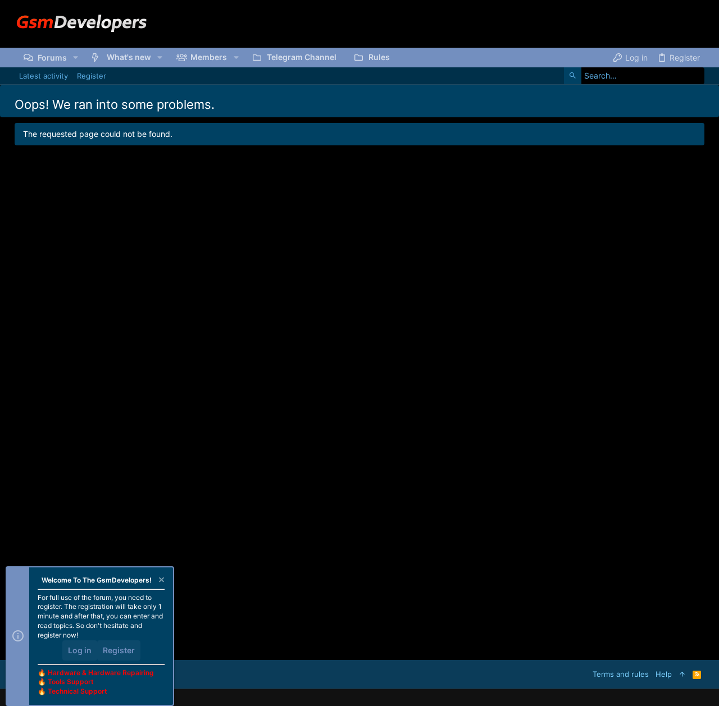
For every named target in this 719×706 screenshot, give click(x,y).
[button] (75, 57)
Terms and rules (621, 674)
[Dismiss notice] (160, 581)
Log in (80, 650)
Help (664, 674)
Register (119, 650)
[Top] (682, 674)
